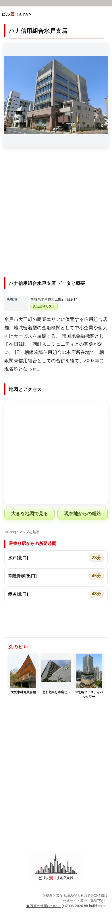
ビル (16, 14)
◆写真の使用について (43, 905)
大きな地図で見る (29, 513)
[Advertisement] (56, 216)
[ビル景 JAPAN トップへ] (56, 866)
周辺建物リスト (44, 306)
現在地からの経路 (82, 513)
